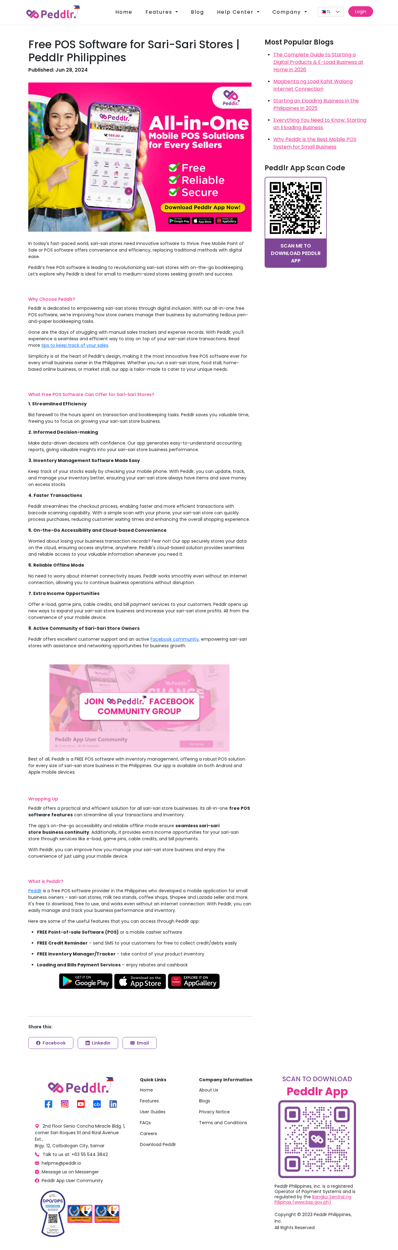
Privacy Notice (214, 1112)
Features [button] (160, 12)
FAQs (145, 1123)
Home (123, 12)
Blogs (204, 1101)
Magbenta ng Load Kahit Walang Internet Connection (313, 85)
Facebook (54, 1043)
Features (149, 1101)
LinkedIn (100, 1043)
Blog (197, 12)
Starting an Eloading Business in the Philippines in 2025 (316, 104)
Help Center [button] (236, 12)
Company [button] (287, 12)
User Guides (152, 1112)
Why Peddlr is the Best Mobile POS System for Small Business (314, 143)
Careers (148, 1133)
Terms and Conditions (223, 1123)
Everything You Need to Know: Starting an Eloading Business (319, 123)
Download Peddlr (158, 1144)
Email (142, 1043)
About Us (208, 1090)
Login (360, 11)
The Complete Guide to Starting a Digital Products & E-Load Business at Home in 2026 (318, 62)
